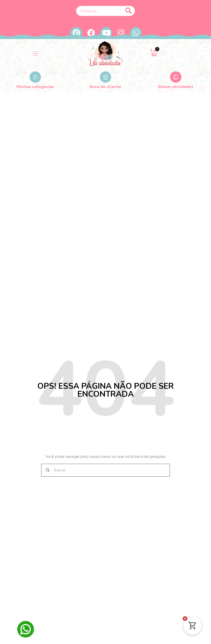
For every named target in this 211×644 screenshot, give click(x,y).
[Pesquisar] (128, 11)
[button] (35, 53)
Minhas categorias (35, 86)
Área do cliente (105, 86)
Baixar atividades (175, 86)
